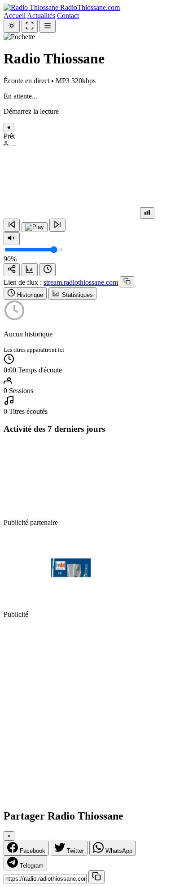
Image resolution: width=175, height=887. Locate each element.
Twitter (74, 850)
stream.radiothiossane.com (81, 282)
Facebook (31, 850)
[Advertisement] (87, 713)
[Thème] (12, 26)
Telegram (31, 865)
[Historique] (47, 269)
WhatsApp (118, 850)
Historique (29, 294)
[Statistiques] (30, 269)
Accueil (15, 15)
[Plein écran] (30, 26)
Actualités (41, 15)
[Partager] (12, 269)
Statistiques (76, 294)
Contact (68, 15)
